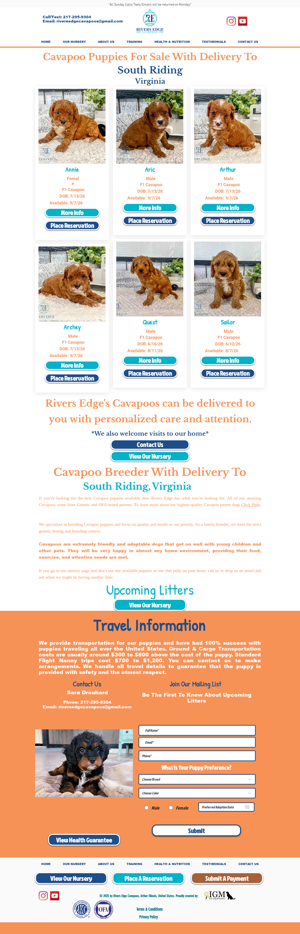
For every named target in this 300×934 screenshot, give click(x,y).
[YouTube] (242, 21)
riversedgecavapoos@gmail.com (89, 21)
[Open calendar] (247, 807)
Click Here (250, 504)
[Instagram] (231, 21)
